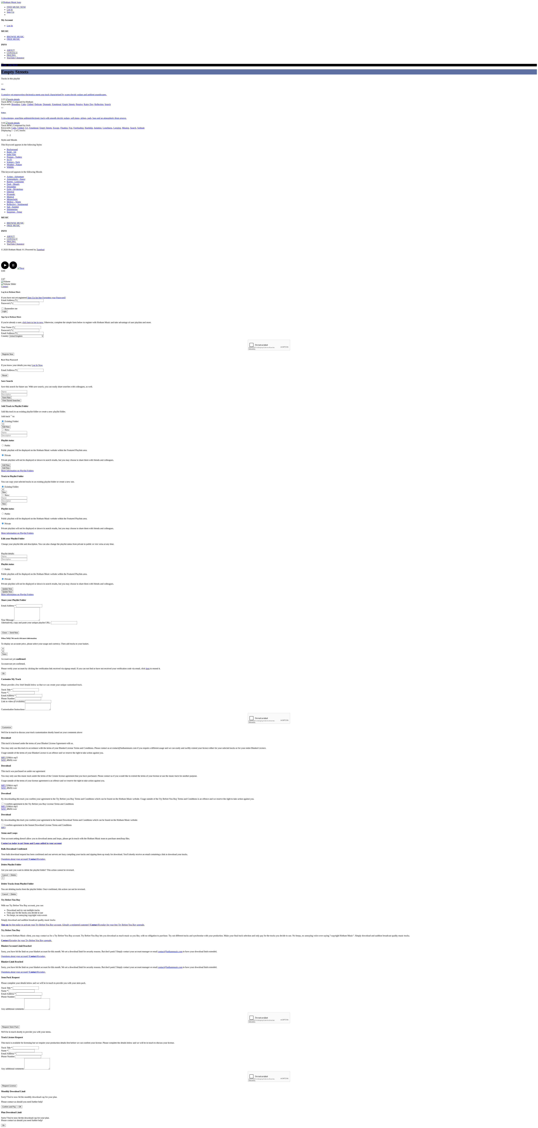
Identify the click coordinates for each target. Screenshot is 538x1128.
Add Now (6, 427)
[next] (21, 268)
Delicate (38, 104)
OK (20, 1107)
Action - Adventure (15, 176)
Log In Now (37, 365)
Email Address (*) (9, 300)
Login (4, 311)
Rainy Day (88, 104)
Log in (10, 9)
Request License (9, 1086)
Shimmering (12, 209)
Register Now (7, 354)
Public (7, 445)
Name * (4, 692)
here (148, 668)
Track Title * (6, 689)
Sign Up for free (34, 297)
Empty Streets (68, 104)
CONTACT (12, 53)
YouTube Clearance (15, 58)
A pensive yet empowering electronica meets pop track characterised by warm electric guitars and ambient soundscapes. (54, 94)
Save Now (6, 398)
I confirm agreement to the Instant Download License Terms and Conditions (38, 825)
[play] (5, 268)
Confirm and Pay (9, 1107)
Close (4, 633)
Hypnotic (11, 194)
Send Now (14, 633)
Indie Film (11, 154)
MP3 (3, 757)
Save (4, 654)
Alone (3, 89)
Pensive (79, 104)
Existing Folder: (12, 421)
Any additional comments (12, 1009)
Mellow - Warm (14, 202)
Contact (4, 286)
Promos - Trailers (14, 157)
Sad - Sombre (13, 207)
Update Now (7, 589)
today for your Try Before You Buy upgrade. (26, 940)
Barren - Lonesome (15, 181)
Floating (64, 128)
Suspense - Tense (14, 212)
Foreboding (78, 128)
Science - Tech (13, 162)
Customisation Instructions (13, 709)
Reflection (99, 104)
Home (4, 65)
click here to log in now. (33, 322)
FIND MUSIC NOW (16, 7)
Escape (56, 128)
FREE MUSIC (13, 39)
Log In (10, 26)
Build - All (11, 152)
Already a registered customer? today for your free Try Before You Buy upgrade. (103, 925)
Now (4, 492)
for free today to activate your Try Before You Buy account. (31, 925)
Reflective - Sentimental (17, 204)
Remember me (10, 308)
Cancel (5, 875)
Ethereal (10, 192)
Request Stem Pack (10, 1027)
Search (108, 104)
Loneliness (107, 128)
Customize (6, 727)
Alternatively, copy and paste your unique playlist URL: (26, 622)
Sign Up (10, 12)
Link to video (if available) (13, 701)
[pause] (13, 268)
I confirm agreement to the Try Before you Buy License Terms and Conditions (39, 804)
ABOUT (11, 50)
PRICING (11, 55)
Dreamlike (11, 187)
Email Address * (8, 605)
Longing (117, 128)
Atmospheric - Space (16, 179)
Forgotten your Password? (54, 297)
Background (12, 149)
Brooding (15, 104)
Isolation (98, 128)
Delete (13, 875)
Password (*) (7, 303)
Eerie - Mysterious (15, 189)
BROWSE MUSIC (15, 36)
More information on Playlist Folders (17, 470)
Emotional (56, 104)
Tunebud (40, 249)
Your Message (7, 620)
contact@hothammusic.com (170, 951)
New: (7, 430)
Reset (4, 375)
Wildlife (10, 167)
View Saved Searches (11, 400)
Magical (10, 197)
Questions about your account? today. (23, 859)
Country (4, 336)
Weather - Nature (14, 164)
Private (8, 455)
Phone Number (8, 698)
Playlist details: (7, 553)
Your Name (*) (7, 327)
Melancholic (12, 199)
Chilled (30, 104)
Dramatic (47, 104)
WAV (4, 760)
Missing (125, 128)
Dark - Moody (13, 184)
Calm (23, 104)
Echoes (3, 112)
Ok (3, 674)
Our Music (13, 65)
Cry (26, 128)
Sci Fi (9, 159)
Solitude (141, 128)
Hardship (89, 128)
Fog (70, 128)
